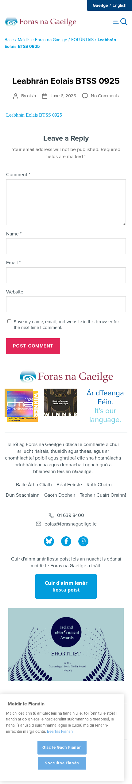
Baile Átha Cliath (34, 485)
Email (13, 263)
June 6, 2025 (63, 96)
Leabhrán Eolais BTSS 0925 (34, 115)
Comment (18, 175)
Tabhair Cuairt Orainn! (103, 495)
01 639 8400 (70, 515)
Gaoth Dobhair (59, 495)
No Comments (105, 96)
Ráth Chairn (99, 485)
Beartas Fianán (60, 731)
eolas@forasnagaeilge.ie (71, 524)
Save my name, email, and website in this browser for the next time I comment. (66, 324)
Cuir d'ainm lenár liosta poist (66, 586)
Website (14, 292)
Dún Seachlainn (23, 495)
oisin (31, 96)
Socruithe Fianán (62, 763)
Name (13, 234)
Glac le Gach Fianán (62, 747)
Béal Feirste (69, 485)
